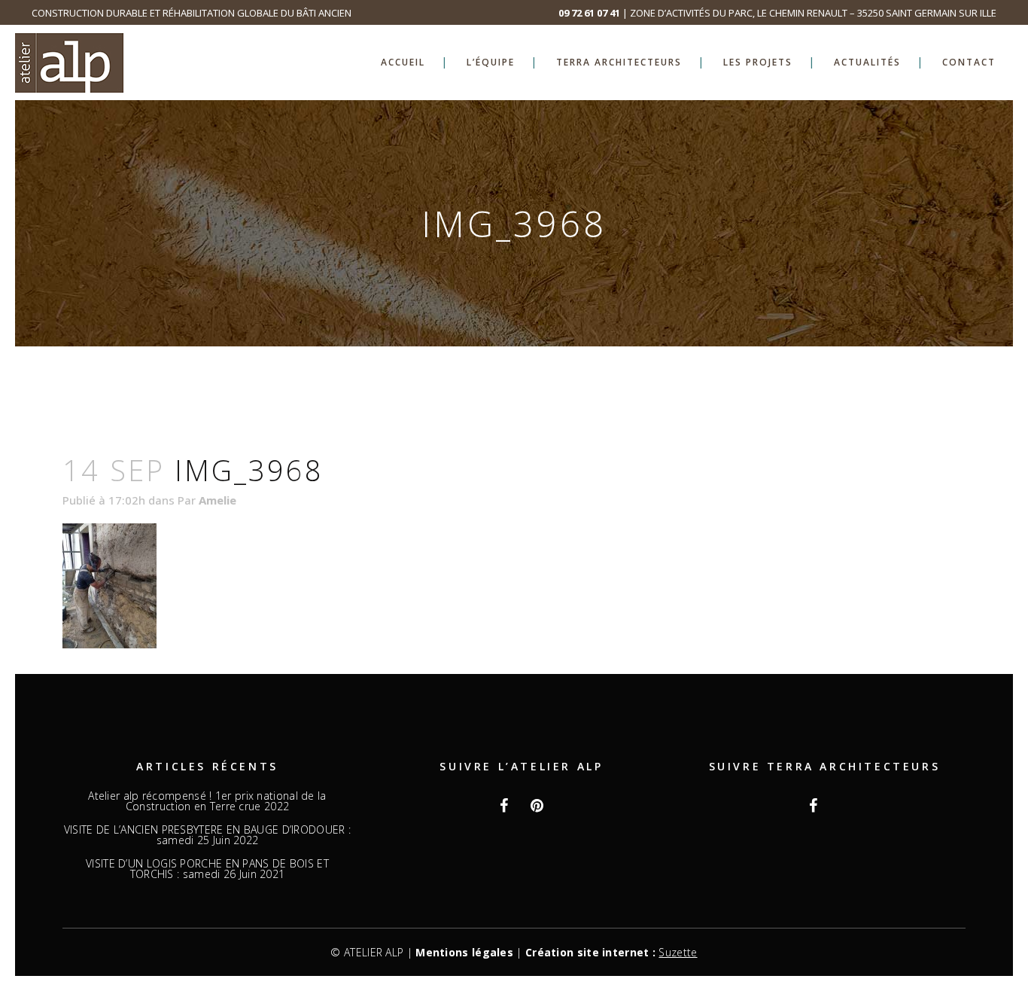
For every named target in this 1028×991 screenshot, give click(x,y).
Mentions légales (464, 952)
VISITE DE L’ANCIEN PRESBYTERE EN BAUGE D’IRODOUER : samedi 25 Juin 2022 (207, 835)
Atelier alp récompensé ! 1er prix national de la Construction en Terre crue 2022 (207, 801)
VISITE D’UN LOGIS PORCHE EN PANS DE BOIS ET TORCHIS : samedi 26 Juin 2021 (207, 869)
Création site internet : (611, 952)
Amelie (217, 500)
